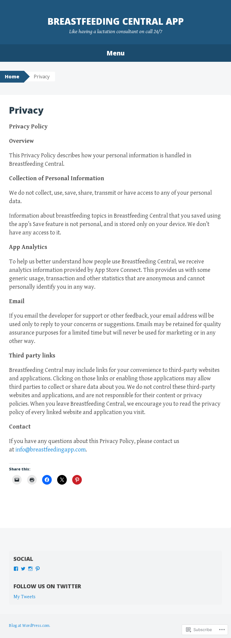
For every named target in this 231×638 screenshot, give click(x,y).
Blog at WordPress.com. (29, 625)
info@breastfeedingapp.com (50, 449)
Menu (115, 53)
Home (12, 76)
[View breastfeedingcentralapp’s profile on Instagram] (30, 568)
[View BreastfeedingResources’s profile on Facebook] (16, 568)
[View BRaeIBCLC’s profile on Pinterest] (37, 568)
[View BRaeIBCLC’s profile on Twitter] (23, 568)
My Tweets (24, 597)
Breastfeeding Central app (116, 21)
